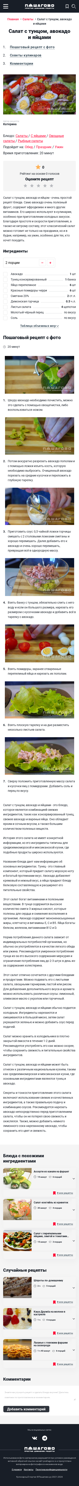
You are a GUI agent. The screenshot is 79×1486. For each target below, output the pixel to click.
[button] (39, 326)
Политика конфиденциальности (51, 1469)
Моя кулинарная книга (67, 6)
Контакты (28, 1469)
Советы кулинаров (26, 55)
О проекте (17, 1469)
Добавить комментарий (26, 1409)
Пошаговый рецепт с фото (32, 47)
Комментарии (21, 63)
